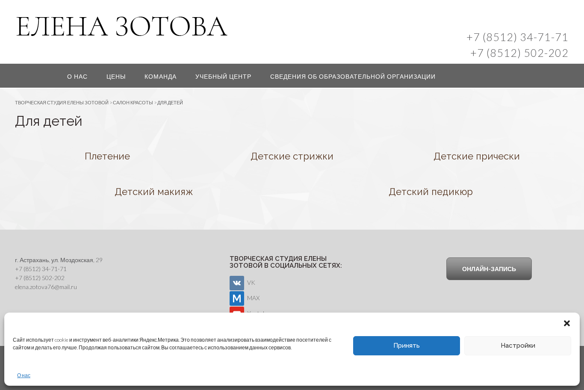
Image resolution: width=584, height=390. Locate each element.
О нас (23, 375)
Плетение (107, 156)
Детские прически (477, 156)
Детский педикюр (431, 191)
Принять (406, 345)
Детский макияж (154, 191)
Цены (116, 76)
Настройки (518, 345)
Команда (161, 76)
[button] (567, 323)
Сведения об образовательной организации (353, 76)
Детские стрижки (292, 156)
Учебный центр (223, 76)
